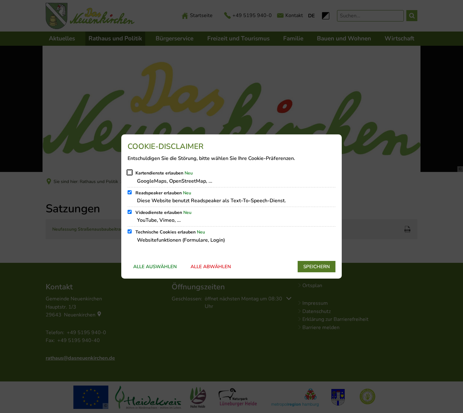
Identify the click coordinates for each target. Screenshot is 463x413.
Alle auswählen (155, 266)
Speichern (316, 266)
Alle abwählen (211, 266)
